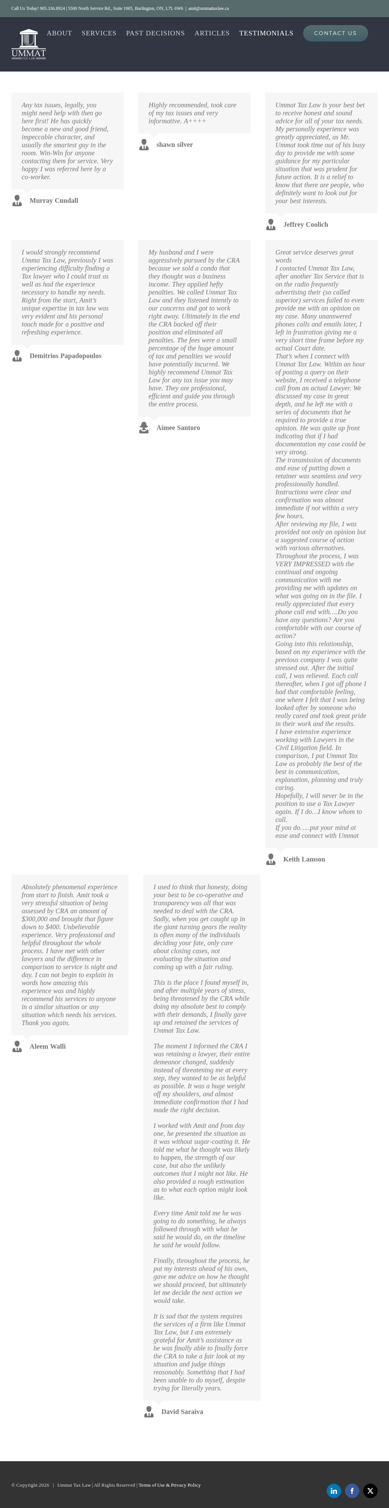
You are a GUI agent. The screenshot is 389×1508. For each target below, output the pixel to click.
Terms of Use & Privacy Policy (170, 1485)
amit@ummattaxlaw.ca (208, 8)
